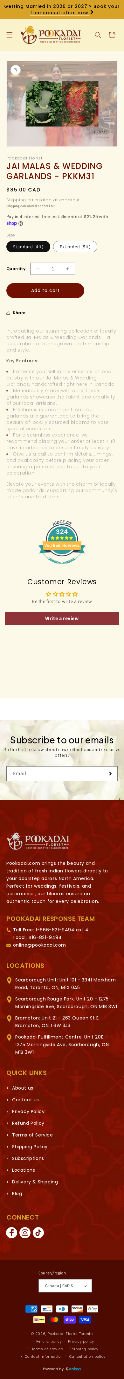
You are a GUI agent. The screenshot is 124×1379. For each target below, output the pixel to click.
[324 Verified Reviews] (62, 568)
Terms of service (47, 1348)
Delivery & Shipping (35, 1182)
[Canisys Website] (73, 1368)
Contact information (44, 1356)
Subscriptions (28, 1158)
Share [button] (19, 312)
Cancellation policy (87, 1356)
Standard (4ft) (28, 246)
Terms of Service (32, 1135)
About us (22, 1088)
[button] (10, 35)
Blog (17, 1193)
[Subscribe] (110, 773)
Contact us (25, 1100)
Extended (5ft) (75, 246)
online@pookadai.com (39, 945)
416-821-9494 (45, 937)
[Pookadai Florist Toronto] (38, 841)
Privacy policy (81, 1341)
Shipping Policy (30, 1146)
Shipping (13, 206)
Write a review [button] (62, 618)
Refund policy (49, 1341)
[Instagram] (25, 1233)
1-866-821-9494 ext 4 (62, 930)
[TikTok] (38, 1233)
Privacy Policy (28, 1111)
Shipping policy (84, 1348)
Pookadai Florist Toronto (70, 1333)
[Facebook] (11, 1233)
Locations (23, 1170)
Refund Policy (28, 1123)
